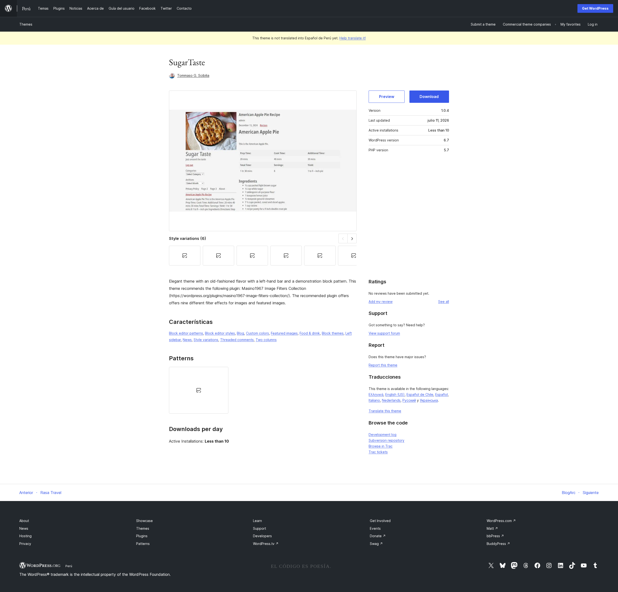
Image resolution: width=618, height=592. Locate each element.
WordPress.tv (266, 544)
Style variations (206, 340)
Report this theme (383, 365)
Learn (257, 521)
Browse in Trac (381, 446)
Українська (429, 400)
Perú (68, 566)
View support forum (384, 333)
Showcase (144, 521)
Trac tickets (378, 452)
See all (443, 301)
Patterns (143, 544)
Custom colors (257, 333)
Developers (262, 536)
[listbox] (263, 390)
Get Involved (380, 521)
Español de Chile (420, 394)
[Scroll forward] (352, 238)
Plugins (141, 536)
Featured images (284, 333)
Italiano (374, 400)
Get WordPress (595, 8)
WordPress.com (501, 521)
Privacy (25, 544)
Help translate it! (352, 38)
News (187, 340)
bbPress (495, 536)
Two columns (266, 340)
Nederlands (391, 400)
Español (441, 394)
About (24, 521)
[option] (198, 390)
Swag (376, 544)
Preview (386, 96)
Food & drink (310, 333)
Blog (240, 333)
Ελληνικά (376, 394)
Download (429, 96)
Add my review (381, 301)
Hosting (25, 536)
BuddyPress (498, 544)
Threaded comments (237, 340)
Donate (378, 536)
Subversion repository (386, 440)
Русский (409, 400)
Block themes (333, 333)
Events (375, 528)
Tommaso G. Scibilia (193, 75)
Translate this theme (385, 411)
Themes (25, 24)
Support (259, 528)
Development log (382, 434)
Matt (492, 528)
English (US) (395, 394)
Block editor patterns (186, 333)
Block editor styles (220, 333)
